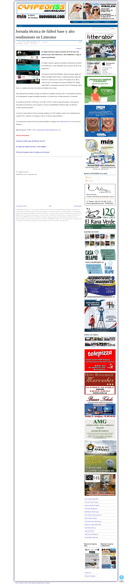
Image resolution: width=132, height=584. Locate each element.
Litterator (33, 43)
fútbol (26, 43)
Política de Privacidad (90, 576)
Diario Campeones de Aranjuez (21, 582)
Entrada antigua (77, 206)
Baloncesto (85, 22)
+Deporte (107, 22)
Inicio (20, 26)
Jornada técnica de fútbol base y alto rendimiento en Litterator (45, 34)
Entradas (89, 177)
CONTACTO (88, 573)
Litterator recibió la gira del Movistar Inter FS (30, 141)
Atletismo (97, 22)
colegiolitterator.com (65, 121)
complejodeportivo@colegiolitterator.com (48, 130)
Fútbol (75, 22)
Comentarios (90, 181)
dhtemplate (47, 582)
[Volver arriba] (121, 579)
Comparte (78, 48)
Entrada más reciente (21, 206)
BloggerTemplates (41, 582)
